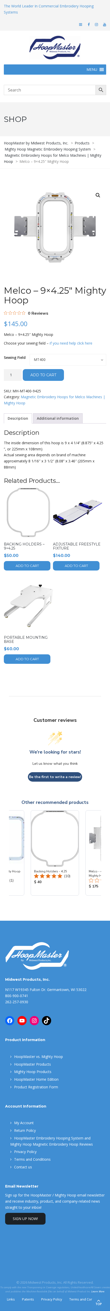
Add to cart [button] (27, 566)
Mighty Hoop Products (32, 1071)
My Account (24, 1122)
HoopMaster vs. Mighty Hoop (38, 1056)
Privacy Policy (25, 1151)
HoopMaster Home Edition (36, 1079)
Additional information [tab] (58, 418)
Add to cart (43, 375)
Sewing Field (15, 357)
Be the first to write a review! (55, 776)
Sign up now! (25, 1218)
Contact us (23, 1167)
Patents (28, 1299)
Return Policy (25, 1130)
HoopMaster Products (32, 1064)
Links (11, 1299)
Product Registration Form (36, 1087)
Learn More (97, 1291)
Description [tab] (18, 418)
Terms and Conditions (32, 1159)
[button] (98, 195)
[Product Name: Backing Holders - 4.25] (55, 853)
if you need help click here (71, 343)
